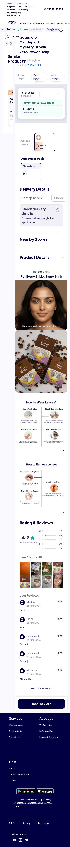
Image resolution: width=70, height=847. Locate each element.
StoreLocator (22, 4)
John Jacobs (29, 7)
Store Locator (16, 725)
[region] (41, 46)
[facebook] (14, 840)
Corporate (10, 4)
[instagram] (21, 840)
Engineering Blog (14, 13)
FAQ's (12, 768)
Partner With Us (13, 16)
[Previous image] (6, 43)
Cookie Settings (17, 834)
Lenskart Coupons (48, 737)
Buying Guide (15, 731)
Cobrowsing (23, 10)
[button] (60, 30)
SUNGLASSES (38, 23)
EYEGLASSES (25, 23)
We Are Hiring (45, 725)
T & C (12, 823)
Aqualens (11, 10)
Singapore (11, 7)
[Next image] (10, 43)
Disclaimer (43, 823)
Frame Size (14, 737)
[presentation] (41, 299)
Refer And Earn (46, 731)
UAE (20, 7)
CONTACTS (50, 23)
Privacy (26, 823)
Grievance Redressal (19, 774)
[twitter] (27, 840)
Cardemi (13, 780)
